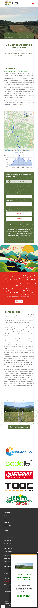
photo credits (7, 591)
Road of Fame (7, 525)
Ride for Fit (6, 573)
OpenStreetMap (14, 149)
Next (33, 413)
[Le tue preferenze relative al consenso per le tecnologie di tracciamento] (3, 606)
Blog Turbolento (8, 543)
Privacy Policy (7, 588)
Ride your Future (8, 537)
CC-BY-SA (19, 150)
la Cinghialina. (20, 104)
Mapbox (28, 150)
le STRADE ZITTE (8, 552)
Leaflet (5, 149)
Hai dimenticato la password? (19, 225)
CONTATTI (6, 578)
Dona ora (19, 301)
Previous (5, 413)
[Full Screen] (6, 118)
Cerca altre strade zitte (19, 427)
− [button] (6, 116)
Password (9, 201)
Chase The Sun (7, 555)
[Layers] (31, 114)
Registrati (19, 219)
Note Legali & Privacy (9, 585)
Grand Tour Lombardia (10, 558)
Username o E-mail (12, 193)
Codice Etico (7, 522)
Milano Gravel (7, 561)
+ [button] (6, 113)
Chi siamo (6, 516)
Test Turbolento (8, 540)
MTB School (7, 570)
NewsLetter (7, 581)
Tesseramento (7, 534)
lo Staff (6, 519)
